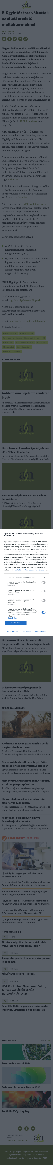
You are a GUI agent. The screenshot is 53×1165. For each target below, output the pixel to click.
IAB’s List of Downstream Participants (29, 570)
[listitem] (26, 577)
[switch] (43, 582)
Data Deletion (12, 631)
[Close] (48, 533)
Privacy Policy (40, 631)
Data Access (26, 631)
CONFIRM (15, 623)
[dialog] (26, 582)
